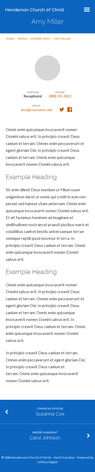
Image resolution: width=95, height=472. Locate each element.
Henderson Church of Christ (34, 9)
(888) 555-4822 (60, 96)
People (22, 38)
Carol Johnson (45, 437)
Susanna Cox (50, 414)
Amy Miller (62, 38)
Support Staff (40, 38)
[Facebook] (69, 109)
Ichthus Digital (47, 462)
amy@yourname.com (37, 110)
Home (10, 38)
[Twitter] (61, 109)
